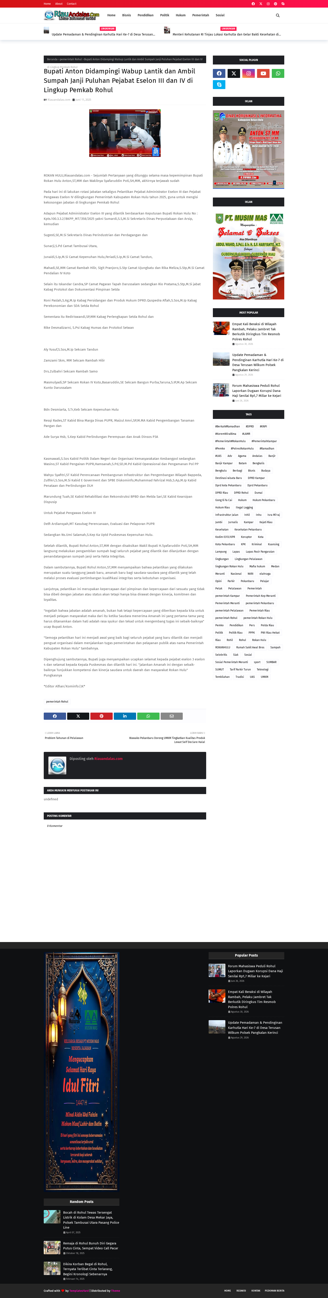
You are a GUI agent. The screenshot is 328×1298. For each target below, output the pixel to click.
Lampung (220, 551)
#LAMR (246, 433)
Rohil (230, 640)
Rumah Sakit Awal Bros (250, 647)
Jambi (218, 522)
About (58, 3)
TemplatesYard (79, 1290)
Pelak (218, 588)
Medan (275, 566)
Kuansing (273, 544)
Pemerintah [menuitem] (200, 15)
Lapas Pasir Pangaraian (260, 551)
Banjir (272, 456)
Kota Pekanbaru (225, 544)
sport (257, 662)
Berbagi (237, 470)
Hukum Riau (222, 507)
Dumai (258, 492)
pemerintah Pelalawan (229, 610)
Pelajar (264, 581)
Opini (218, 581)
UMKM (264, 676)
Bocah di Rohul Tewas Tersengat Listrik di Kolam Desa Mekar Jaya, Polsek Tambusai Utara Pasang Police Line (91, 1220)
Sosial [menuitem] (220, 15)
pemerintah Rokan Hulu (257, 618)
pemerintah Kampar (227, 595)
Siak (235, 654)
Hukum (242, 500)
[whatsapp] (278, 73)
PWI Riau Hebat (270, 632)
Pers (252, 625)
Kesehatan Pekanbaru (248, 529)
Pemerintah (254, 588)
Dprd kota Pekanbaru (228, 485)
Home (47, 3)
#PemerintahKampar (264, 441)
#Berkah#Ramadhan (227, 426)
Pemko (219, 625)
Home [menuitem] (111, 15)
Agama (242, 456)
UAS (252, 676)
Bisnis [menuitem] (126, 15)
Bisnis (251, 470)
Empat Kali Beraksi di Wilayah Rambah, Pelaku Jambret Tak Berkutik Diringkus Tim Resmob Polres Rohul (256, 331)
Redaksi (241, 1290)
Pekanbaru (247, 581)
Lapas (236, 551)
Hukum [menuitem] (181, 15)
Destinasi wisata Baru (228, 478)
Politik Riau (236, 632)
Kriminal (257, 544)
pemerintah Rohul (71, 59)
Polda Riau (267, 625)
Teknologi (262, 669)
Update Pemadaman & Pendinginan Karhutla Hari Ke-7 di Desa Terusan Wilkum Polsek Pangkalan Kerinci (258, 362)
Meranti (220, 573)
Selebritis (221, 654)
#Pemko (220, 448)
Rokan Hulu (259, 640)
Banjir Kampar (224, 463)
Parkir (231, 581)
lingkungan (222, 559)
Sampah (275, 647)
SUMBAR (271, 662)
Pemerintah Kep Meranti (261, 595)
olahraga (265, 573)
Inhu (259, 514)
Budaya (265, 470)
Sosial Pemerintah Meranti (231, 662)
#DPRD (250, 426)
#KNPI (263, 426)
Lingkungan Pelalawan (248, 559)
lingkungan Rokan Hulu (229, 566)
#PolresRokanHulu (242, 448)
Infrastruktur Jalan (226, 514)
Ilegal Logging (244, 507)
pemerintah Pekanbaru (260, 603)
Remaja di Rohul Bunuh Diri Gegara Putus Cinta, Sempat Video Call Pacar (90, 1245)
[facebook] (253, 4)
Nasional (236, 573)
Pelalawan (234, 588)
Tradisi (240, 676)
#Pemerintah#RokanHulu (230, 441)
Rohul (242, 640)
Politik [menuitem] (164, 15)
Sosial (248, 654)
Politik (219, 632)
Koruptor (246, 537)
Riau (218, 640)
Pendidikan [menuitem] (146, 15)
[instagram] (268, 4)
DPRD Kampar (256, 478)
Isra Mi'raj (274, 514)
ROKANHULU (222, 647)
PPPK (252, 632)
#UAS (218, 456)
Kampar (248, 522)
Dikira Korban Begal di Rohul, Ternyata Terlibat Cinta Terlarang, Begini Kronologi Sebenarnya (88, 1269)
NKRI (250, 573)
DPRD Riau (221, 492)
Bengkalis (258, 463)
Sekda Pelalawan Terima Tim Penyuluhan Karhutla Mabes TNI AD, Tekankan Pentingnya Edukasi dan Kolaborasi (225, 35)
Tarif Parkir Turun (240, 669)
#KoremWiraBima (225, 433)
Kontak (255, 1290)
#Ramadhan (267, 448)
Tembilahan (222, 676)
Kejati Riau (265, 522)
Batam (243, 463)
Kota (261, 537)
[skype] (282, 4)
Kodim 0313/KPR (225, 537)
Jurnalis (233, 522)
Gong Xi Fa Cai (223, 500)
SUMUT (219, 669)
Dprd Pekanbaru (257, 485)
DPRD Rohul (241, 492)
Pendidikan (236, 625)
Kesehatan (221, 529)
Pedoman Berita (274, 1290)
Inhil (247, 514)
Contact (71, 3)
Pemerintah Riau (259, 610)
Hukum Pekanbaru (264, 500)
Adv (230, 456)
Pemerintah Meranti (227, 603)
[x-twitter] (261, 4)
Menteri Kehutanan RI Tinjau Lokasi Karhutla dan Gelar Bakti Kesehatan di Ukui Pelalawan (105, 35)
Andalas (257, 456)
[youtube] (263, 73)
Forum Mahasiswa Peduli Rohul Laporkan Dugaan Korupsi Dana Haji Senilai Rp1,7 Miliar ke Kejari (256, 391)
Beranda (52, 59)
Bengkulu (221, 470)
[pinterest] (275, 4)
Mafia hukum (257, 566)
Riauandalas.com (59, 99)
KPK (243, 544)
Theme (115, 1290)
